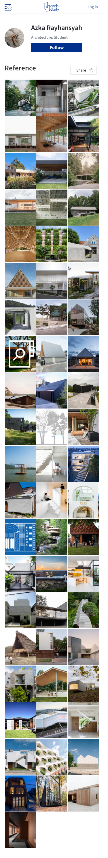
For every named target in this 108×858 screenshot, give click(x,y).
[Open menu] (7, 7)
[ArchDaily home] (51, 7)
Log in (93, 7)
